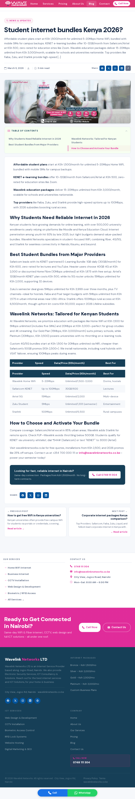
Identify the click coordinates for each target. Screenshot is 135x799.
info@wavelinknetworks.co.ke (92, 571)
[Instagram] (23, 701)
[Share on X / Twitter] (108, 68)
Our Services (77, 730)
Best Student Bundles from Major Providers (33, 144)
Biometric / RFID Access (22, 593)
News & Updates (20, 20)
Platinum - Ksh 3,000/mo (84, 683)
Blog (91, 3)
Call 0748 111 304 (106, 474)
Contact (104, 3)
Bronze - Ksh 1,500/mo (83, 665)
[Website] (37, 701)
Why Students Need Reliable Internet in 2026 (35, 138)
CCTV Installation (18, 580)
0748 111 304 (81, 566)
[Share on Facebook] (102, 68)
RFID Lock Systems (16, 736)
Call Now (123, 3)
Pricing (63, 3)
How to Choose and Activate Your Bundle (94, 148)
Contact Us (118, 627)
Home (34, 3)
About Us (78, 3)
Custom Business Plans (83, 690)
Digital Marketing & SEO (18, 749)
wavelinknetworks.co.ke (95, 782)
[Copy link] (128, 68)
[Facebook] (23, 495)
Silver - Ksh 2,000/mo (82, 671)
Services (48, 3)
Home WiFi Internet (19, 567)
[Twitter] (30, 495)
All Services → (16, 599)
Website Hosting (14, 742)
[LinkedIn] (46, 495)
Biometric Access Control (19, 730)
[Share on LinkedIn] (121, 68)
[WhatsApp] (38, 495)
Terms (102, 778)
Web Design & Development (24, 586)
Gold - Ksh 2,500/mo (82, 677)
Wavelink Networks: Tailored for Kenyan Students (93, 140)
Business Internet (18, 574)
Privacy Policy (90, 778)
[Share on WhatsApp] (115, 68)
